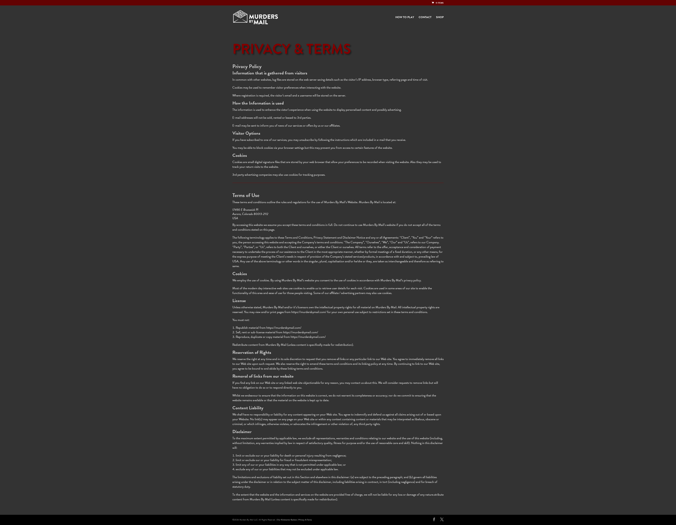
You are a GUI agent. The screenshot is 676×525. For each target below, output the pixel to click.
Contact (425, 17)
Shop (440, 17)
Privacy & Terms (305, 519)
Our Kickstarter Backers (287, 519)
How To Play (404, 17)
